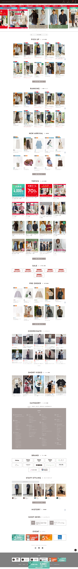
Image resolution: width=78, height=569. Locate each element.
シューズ (58, 419)
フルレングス (44, 433)
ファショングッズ (59, 424)
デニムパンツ (44, 429)
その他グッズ (59, 439)
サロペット (17, 439)
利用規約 (28, 564)
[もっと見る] (39, 502)
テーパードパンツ (45, 428)
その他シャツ (44, 419)
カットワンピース (18, 441)
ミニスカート (44, 441)
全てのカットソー (32, 426)
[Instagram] (35, 548)
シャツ (42, 414)
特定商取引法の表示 (56, 564)
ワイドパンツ (44, 425)
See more (39, 365)
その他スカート (44, 445)
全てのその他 (59, 444)
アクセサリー (59, 428)
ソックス (58, 432)
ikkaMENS (25, 4)
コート (17, 423)
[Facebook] (42, 548)
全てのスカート (44, 439)
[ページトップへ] (75, 550)
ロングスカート (44, 442)
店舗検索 (24, 564)
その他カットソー (32, 436)
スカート (42, 438)
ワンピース (17, 432)
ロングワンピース (18, 438)
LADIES (39, 410)
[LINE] (39, 548)
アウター (16, 420)
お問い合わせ (50, 564)
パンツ (42, 422)
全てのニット (31, 416)
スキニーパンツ (44, 426)
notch (41, 4)
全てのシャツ (44, 416)
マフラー (58, 435)
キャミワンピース (18, 442)
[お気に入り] (68, 2)
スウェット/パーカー (32, 433)
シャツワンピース (18, 444)
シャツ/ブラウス (44, 417)
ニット (29, 414)
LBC (18, 4)
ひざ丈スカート (44, 444)
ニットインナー (31, 417)
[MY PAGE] (63, 2)
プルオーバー (31, 419)
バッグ (58, 414)
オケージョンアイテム (18, 414)
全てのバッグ (59, 416)
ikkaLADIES (30, 4)
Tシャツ (30, 428)
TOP (21, 4)
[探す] (75, 2)
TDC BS (52, 4)
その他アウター (18, 429)
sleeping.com (57, 4)
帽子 (57, 438)
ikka (38, 4)
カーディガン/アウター (32, 420)
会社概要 (20, 564)
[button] (1, 19)
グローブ (58, 429)
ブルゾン (17, 426)
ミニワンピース (18, 435)
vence (45, 4)
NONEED (48, 4)
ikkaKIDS (35, 4)
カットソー (30, 425)
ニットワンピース (18, 445)
